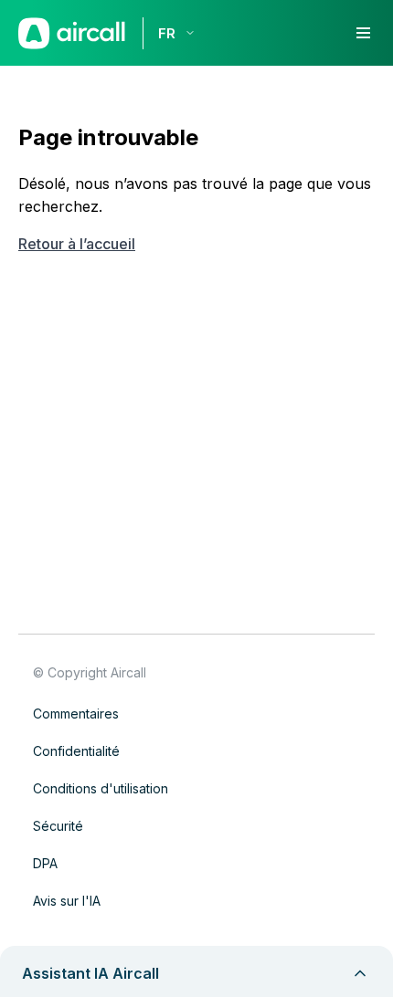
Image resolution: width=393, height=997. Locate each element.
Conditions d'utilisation (100, 788)
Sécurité (58, 826)
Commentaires (76, 713)
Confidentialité (76, 751)
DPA (45, 863)
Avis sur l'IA (67, 900)
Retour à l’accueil (76, 244)
